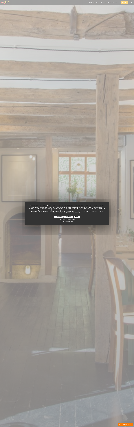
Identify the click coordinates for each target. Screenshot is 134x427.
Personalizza (76, 216)
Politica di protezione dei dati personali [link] (67, 219)
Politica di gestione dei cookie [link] (67, 221)
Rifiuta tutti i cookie (68, 216)
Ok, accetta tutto (58, 216)
